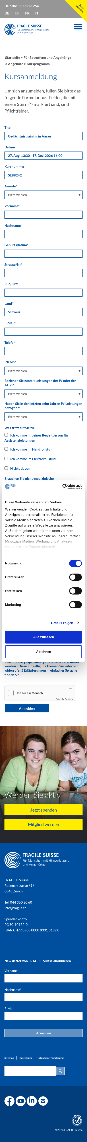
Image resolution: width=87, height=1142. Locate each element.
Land (8, 303)
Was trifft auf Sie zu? (19, 428)
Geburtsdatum (16, 245)
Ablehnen (43, 652)
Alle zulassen (43, 637)
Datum (9, 147)
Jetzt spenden (43, 809)
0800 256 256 (28, 6)
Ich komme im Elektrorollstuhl (33, 459)
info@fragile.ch (15, 908)
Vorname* (11, 971)
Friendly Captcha (65, 699)
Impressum (25, 1058)
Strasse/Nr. (13, 264)
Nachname (13, 225)
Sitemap (9, 1058)
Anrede (10, 186)
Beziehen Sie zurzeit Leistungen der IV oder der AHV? (40, 383)
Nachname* (12, 990)
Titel (7, 127)
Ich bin (10, 362)
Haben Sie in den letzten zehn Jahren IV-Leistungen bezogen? (43, 406)
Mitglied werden (43, 824)
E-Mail (10, 323)
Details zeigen (62, 623)
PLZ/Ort (11, 284)
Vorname (12, 206)
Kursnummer (14, 166)
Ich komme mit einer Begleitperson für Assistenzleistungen (36, 437)
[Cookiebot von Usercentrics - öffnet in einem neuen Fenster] (62, 487)
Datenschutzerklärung (50, 1058)
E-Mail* (10, 1009)
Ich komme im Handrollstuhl (31, 449)
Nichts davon (20, 468)
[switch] (75, 577)
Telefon (10, 342)
